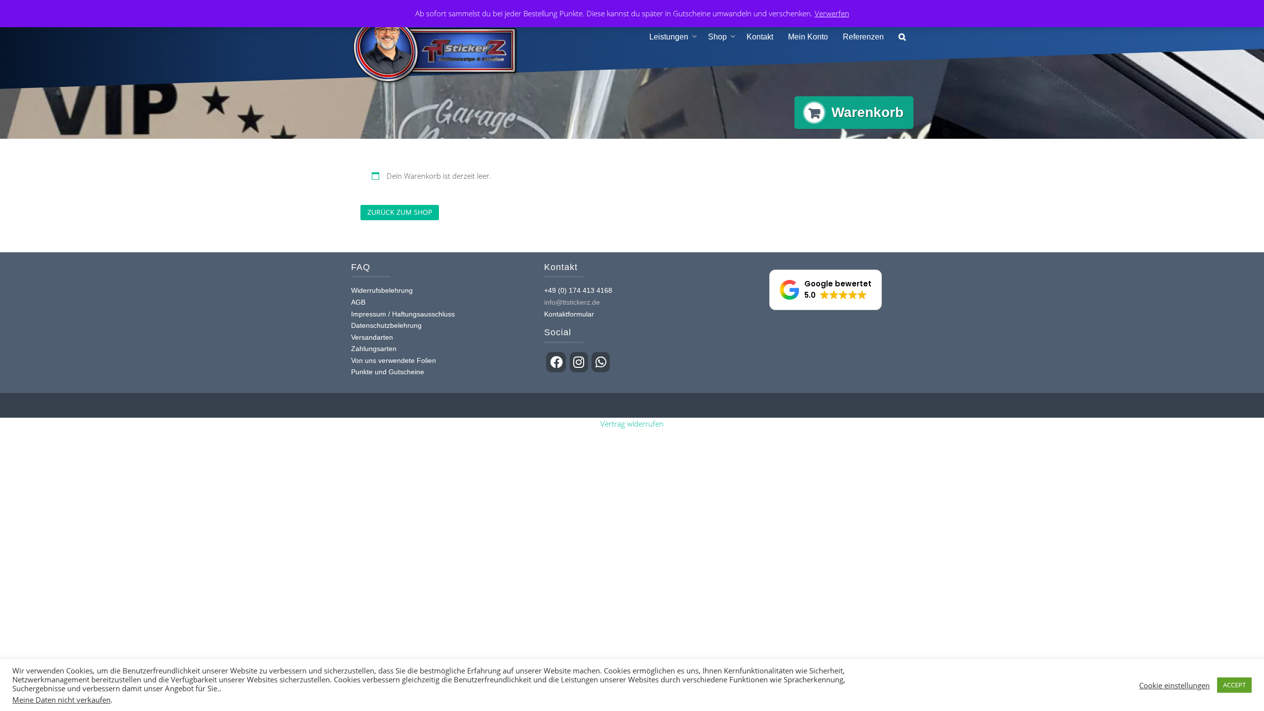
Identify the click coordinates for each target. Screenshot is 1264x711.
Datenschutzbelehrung (386, 325)
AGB (358, 302)
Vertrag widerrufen (632, 424)
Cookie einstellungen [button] (1174, 685)
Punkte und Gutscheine (387, 372)
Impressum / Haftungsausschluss (403, 314)
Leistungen (668, 37)
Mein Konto (808, 37)
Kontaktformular (569, 314)
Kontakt (760, 37)
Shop (717, 37)
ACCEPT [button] (1234, 684)
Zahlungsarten (373, 349)
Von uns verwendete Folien (393, 360)
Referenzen (863, 37)
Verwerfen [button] (832, 13)
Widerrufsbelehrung (382, 290)
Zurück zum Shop (399, 212)
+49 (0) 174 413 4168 (578, 290)
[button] (902, 37)
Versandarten (372, 337)
